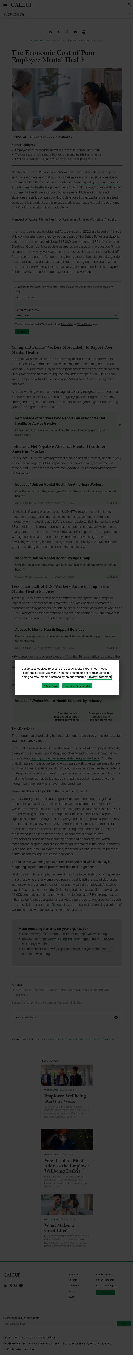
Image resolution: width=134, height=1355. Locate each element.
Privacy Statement (98, 677)
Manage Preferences (76, 686)
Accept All (49, 686)
